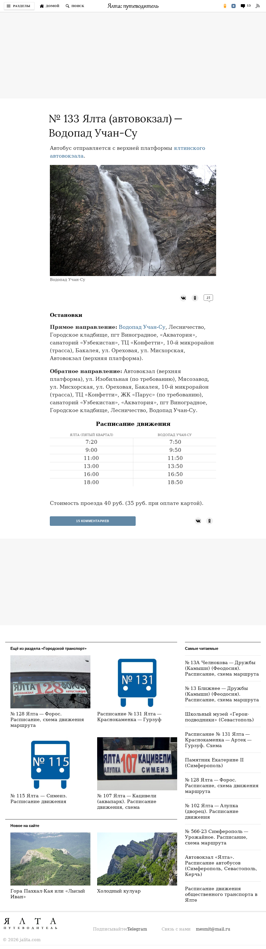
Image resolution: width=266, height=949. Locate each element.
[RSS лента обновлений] (257, 6)
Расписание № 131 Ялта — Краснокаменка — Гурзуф (130, 716)
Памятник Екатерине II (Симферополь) (214, 762)
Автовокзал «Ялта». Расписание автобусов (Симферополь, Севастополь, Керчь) (221, 865)
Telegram (137, 929)
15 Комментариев (92, 521)
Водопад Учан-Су (142, 327)
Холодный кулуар (119, 891)
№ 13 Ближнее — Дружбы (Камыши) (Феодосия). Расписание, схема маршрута (222, 693)
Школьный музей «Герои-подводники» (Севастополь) (219, 716)
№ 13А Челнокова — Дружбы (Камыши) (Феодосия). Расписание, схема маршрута (222, 668)
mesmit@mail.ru (213, 929)
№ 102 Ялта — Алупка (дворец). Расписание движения (211, 811)
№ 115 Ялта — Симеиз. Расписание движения (38, 798)
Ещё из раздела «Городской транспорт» (48, 648)
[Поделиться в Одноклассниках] (225, 6)
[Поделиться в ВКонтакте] (233, 6)
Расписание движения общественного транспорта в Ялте (221, 894)
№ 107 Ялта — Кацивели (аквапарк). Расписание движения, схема (126, 801)
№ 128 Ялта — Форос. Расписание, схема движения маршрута (47, 719)
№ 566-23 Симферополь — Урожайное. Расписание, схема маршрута (217, 837)
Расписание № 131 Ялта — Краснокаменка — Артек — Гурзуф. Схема (219, 739)
